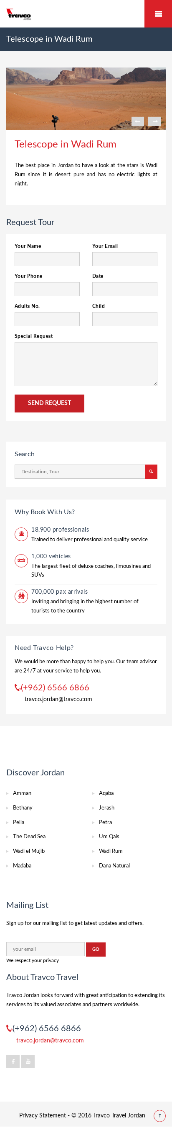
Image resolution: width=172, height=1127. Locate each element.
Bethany (23, 808)
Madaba (22, 866)
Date (98, 276)
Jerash (106, 808)
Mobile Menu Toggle (158, 13)
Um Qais (109, 837)
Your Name (28, 246)
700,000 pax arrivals (59, 592)
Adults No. (27, 306)
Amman (22, 793)
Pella (18, 822)
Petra (105, 822)
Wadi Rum (111, 851)
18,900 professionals (60, 530)
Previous (138, 121)
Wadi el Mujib (29, 851)
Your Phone (29, 276)
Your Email (105, 246)
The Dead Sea (29, 837)
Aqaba (106, 793)
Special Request (34, 336)
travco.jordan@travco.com (58, 699)
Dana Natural (114, 866)
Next (154, 121)
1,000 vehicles (51, 557)
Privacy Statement (42, 1116)
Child (98, 306)
